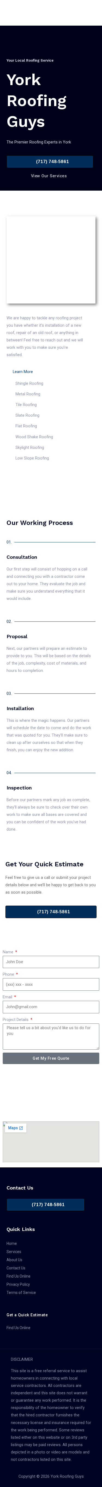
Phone (9, 974)
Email (8, 997)
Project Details (16, 1019)
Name (8, 952)
